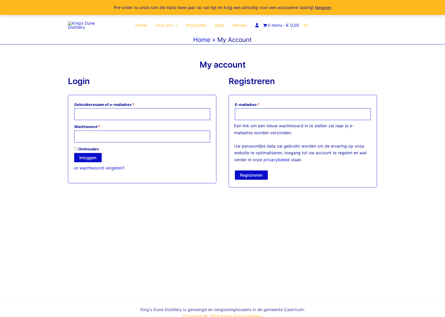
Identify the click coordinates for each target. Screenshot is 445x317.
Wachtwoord (93, 126)
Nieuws (240, 25)
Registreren (251, 175)
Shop (220, 25)
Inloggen (88, 157)
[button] (175, 25)
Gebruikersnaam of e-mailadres (111, 104)
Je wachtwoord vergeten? (98, 167)
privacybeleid (276, 159)
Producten (196, 25)
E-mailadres (254, 104)
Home (141, 25)
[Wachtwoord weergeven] (205, 136)
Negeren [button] (323, 7)
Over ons (164, 25)
